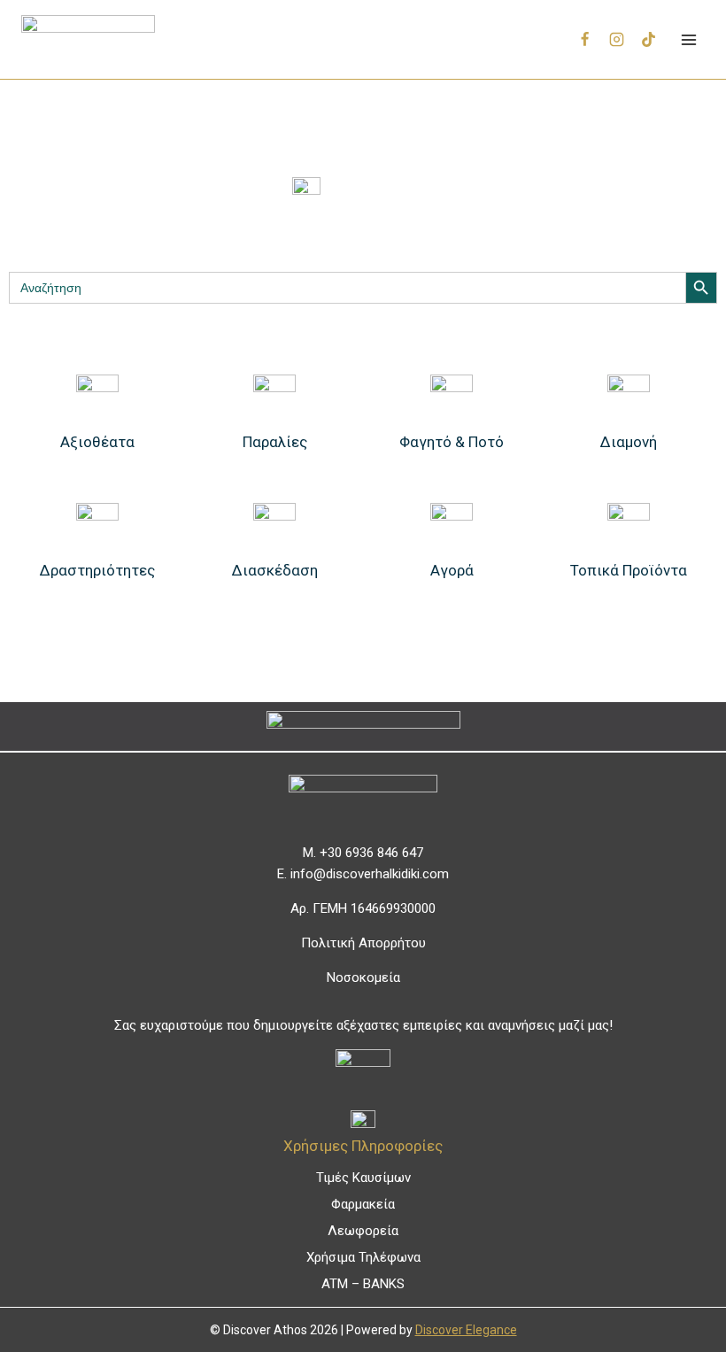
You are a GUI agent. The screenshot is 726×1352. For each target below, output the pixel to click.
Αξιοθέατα (97, 442)
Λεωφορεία (363, 1231)
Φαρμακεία (363, 1204)
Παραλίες (275, 442)
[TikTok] (648, 40)
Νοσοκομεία (363, 977)
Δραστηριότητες (97, 570)
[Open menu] (688, 39)
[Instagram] (617, 40)
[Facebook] (585, 40)
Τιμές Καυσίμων (363, 1178)
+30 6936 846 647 (371, 853)
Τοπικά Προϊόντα (628, 570)
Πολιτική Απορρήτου (363, 943)
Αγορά (452, 570)
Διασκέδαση (275, 570)
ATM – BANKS (363, 1284)
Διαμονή (628, 442)
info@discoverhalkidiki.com (369, 874)
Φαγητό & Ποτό (451, 442)
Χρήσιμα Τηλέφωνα (363, 1257)
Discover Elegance (466, 1330)
